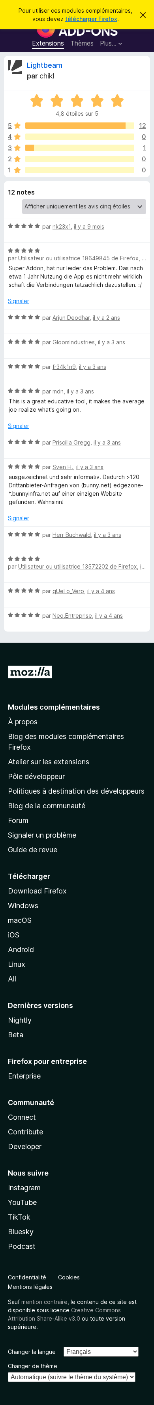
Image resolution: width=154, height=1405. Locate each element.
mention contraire (44, 1301)
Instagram (24, 1188)
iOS (13, 935)
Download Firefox (37, 891)
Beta (15, 1035)
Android (21, 949)
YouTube (22, 1202)
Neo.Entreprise (72, 615)
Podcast (22, 1246)
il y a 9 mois (89, 226)
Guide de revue (32, 850)
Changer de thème (32, 1366)
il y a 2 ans (106, 317)
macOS (20, 920)
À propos (23, 722)
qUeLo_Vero (68, 591)
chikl (46, 76)
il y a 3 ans (111, 342)
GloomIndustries (74, 342)
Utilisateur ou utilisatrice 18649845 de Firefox (78, 258)
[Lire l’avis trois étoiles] (79, 148)
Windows (23, 905)
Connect (22, 1117)
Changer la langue (32, 1351)
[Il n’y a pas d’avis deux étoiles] (79, 159)
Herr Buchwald (72, 534)
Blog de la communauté (46, 806)
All (12, 979)
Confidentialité (27, 1277)
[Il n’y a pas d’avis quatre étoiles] (79, 137)
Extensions (48, 43)
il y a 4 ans (101, 591)
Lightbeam (44, 65)
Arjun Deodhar (71, 317)
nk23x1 (62, 226)
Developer (24, 1146)
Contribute (25, 1132)
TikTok (19, 1217)
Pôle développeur (36, 776)
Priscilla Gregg (71, 442)
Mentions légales (30, 1286)
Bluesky (21, 1231)
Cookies (69, 1277)
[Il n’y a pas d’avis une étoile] (79, 170)
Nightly (20, 1020)
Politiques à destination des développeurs (76, 791)
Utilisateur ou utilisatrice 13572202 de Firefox (77, 566)
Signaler (18, 301)
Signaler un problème (42, 835)
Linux (16, 964)
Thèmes (82, 43)
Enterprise (24, 1076)
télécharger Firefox (91, 18)
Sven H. (63, 467)
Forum (18, 820)
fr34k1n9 (64, 366)
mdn (58, 391)
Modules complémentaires (54, 707)
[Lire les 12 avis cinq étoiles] (79, 125)
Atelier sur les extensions (48, 762)
